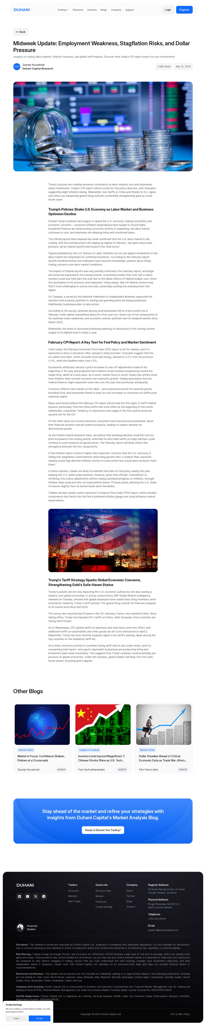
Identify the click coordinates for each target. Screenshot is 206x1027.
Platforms (78, 9)
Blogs (104, 9)
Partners (92, 9)
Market (99, 896)
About (129, 890)
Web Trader (74, 901)
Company (116, 9)
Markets (72, 896)
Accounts (73, 890)
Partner (130, 896)
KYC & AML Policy (180, 1014)
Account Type (103, 890)
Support (129, 9)
